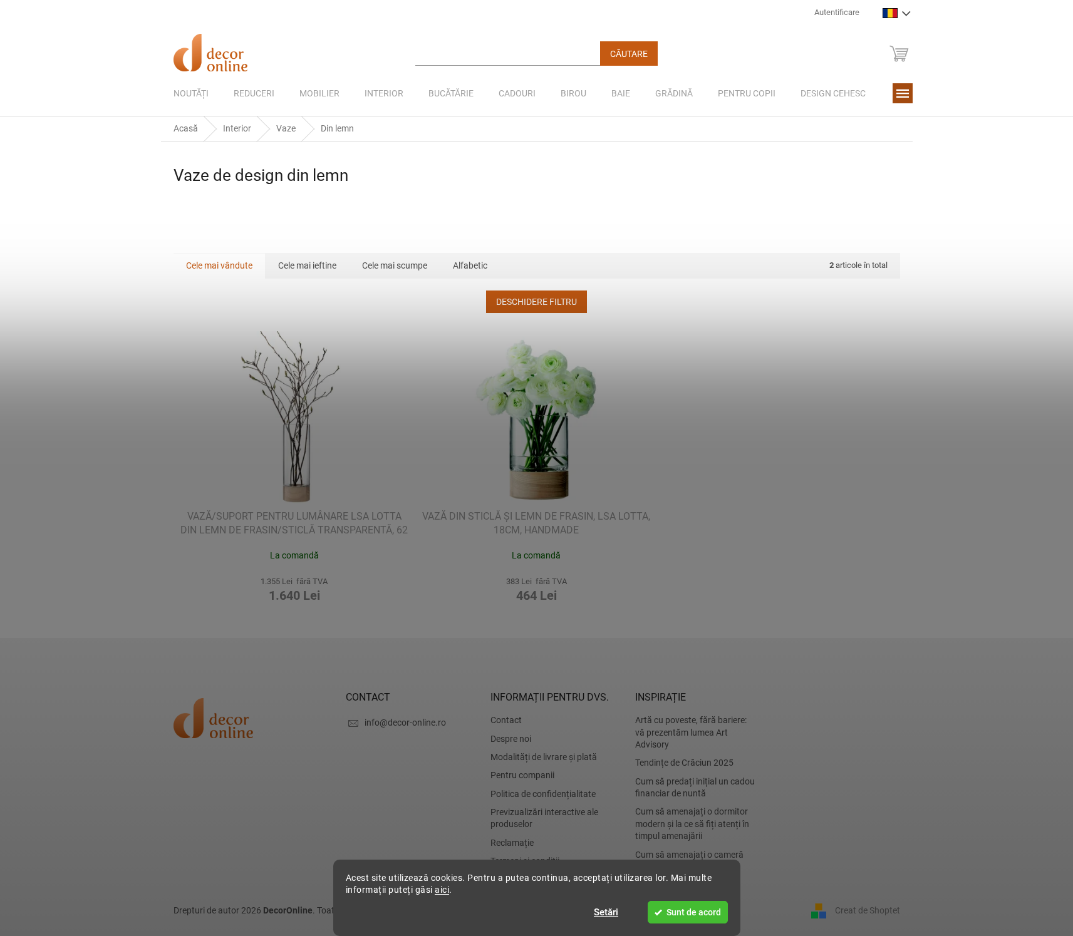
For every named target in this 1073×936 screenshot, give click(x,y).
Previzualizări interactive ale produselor (544, 818)
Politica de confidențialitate (543, 794)
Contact (506, 720)
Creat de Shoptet (867, 910)
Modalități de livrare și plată (543, 757)
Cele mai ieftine (307, 265)
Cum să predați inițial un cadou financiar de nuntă (695, 787)
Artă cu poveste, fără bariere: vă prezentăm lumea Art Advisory (691, 732)
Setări (606, 912)
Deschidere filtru (536, 302)
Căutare (629, 54)
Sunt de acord (693, 912)
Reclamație (512, 843)
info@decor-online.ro (405, 722)
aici (442, 890)
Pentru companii (522, 775)
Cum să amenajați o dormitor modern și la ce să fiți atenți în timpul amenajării (692, 823)
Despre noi (510, 739)
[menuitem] (191, 93)
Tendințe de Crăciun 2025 (684, 763)
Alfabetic (470, 265)
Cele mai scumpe (394, 265)
